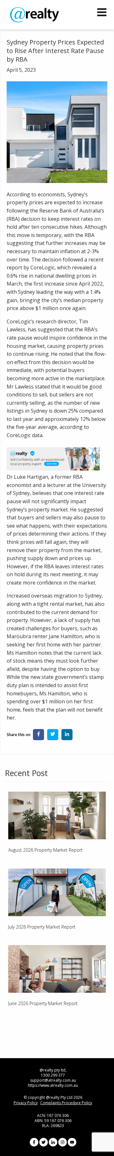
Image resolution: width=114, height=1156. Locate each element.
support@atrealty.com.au (53, 1080)
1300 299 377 (53, 1075)
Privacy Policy (26, 1102)
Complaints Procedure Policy (66, 1102)
